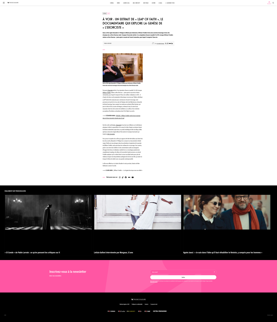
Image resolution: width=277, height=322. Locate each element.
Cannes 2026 (126, 3)
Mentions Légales (270, 315)
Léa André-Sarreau (160, 43)
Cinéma (112, 3)
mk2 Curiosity (136, 3)
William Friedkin (107, 92)
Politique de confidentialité (137, 304)
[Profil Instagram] (168, 43)
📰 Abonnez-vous (169, 3)
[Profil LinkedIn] (172, 43)
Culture (153, 3)
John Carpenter (111, 134)
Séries (118, 3)
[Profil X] (166, 43)
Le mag (160, 3)
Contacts (146, 304)
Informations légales (153, 282)
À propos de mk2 (154, 304)
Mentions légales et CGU (124, 304)
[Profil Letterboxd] (170, 43)
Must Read (145, 3)
